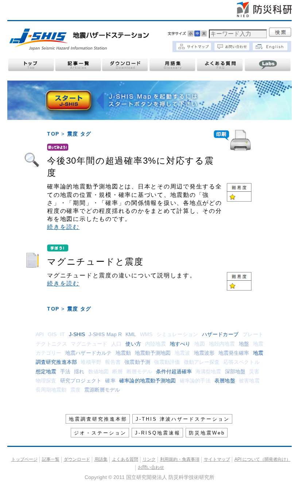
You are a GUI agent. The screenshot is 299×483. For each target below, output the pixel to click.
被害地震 (249, 380)
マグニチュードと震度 (95, 261)
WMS (146, 334)
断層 (117, 371)
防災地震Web (207, 433)
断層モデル (139, 371)
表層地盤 (224, 380)
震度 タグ (79, 134)
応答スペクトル (242, 362)
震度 (75, 390)
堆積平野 (91, 362)
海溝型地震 (208, 371)
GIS (52, 334)
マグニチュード (89, 344)
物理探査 (46, 380)
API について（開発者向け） (262, 459)
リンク (149, 459)
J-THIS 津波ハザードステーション (183, 419)
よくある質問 (220, 64)
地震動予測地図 (153, 353)
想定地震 (46, 371)
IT (62, 334)
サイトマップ (217, 459)
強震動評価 (167, 362)
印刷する (233, 140)
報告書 (112, 362)
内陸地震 (155, 344)
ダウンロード (125, 64)
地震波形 (204, 353)
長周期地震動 (51, 390)
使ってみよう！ (31, 160)
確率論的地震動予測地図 (147, 380)
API (40, 334)
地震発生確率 (233, 353)
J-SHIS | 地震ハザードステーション (79, 39)
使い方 (133, 344)
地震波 (182, 353)
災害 (254, 371)
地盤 (244, 344)
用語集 (173, 64)
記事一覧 (78, 64)
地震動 (123, 353)
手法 (65, 371)
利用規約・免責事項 (179, 459)
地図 (199, 344)
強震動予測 (137, 362)
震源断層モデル (102, 390)
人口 (116, 344)
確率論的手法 (195, 380)
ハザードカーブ (220, 334)
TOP (53, 134)
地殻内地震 (222, 344)
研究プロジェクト (80, 380)
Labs (267, 64)
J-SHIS (77, 334)
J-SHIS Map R (105, 334)
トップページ (30, 64)
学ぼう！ (31, 261)
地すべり (180, 344)
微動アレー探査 (202, 362)
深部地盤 (235, 371)
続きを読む (63, 227)
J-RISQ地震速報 (157, 433)
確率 (110, 380)
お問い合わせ (151, 467)
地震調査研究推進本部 (98, 419)
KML (130, 334)
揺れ (79, 371)
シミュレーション (177, 334)
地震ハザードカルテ (88, 353)
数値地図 (98, 371)
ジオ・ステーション (100, 433)
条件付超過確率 (174, 371)
